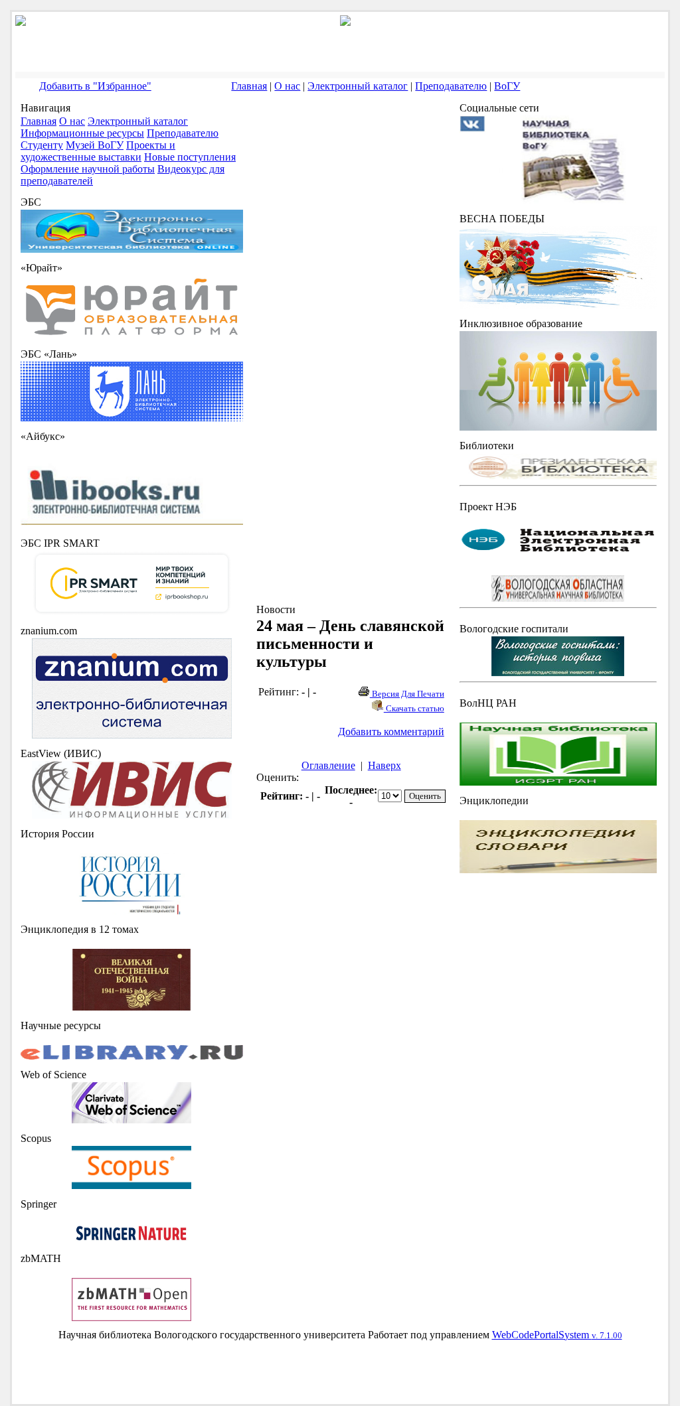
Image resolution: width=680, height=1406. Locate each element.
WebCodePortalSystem (557, 1334)
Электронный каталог (357, 86)
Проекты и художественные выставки (98, 151)
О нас (287, 86)
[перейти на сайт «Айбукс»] (132, 524)
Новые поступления (190, 157)
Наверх (384, 765)
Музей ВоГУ (95, 145)
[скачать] (131, 910)
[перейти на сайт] (132, 335)
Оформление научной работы (88, 169)
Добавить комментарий (391, 731)
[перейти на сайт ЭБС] (132, 249)
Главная (249, 86)
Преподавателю (451, 86)
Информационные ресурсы (82, 133)
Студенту (42, 145)
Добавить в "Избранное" (95, 86)
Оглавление (328, 765)
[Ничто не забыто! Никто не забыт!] (558, 305)
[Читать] (131, 1007)
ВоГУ (507, 86)
